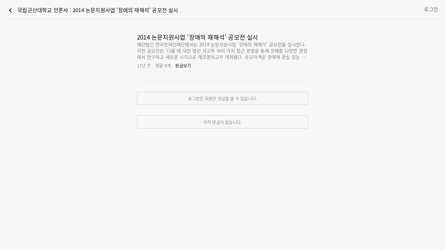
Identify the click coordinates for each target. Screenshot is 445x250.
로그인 (431, 9)
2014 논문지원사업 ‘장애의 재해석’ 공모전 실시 (197, 37)
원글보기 (183, 65)
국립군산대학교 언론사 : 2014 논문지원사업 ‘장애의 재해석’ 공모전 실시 (92, 10)
